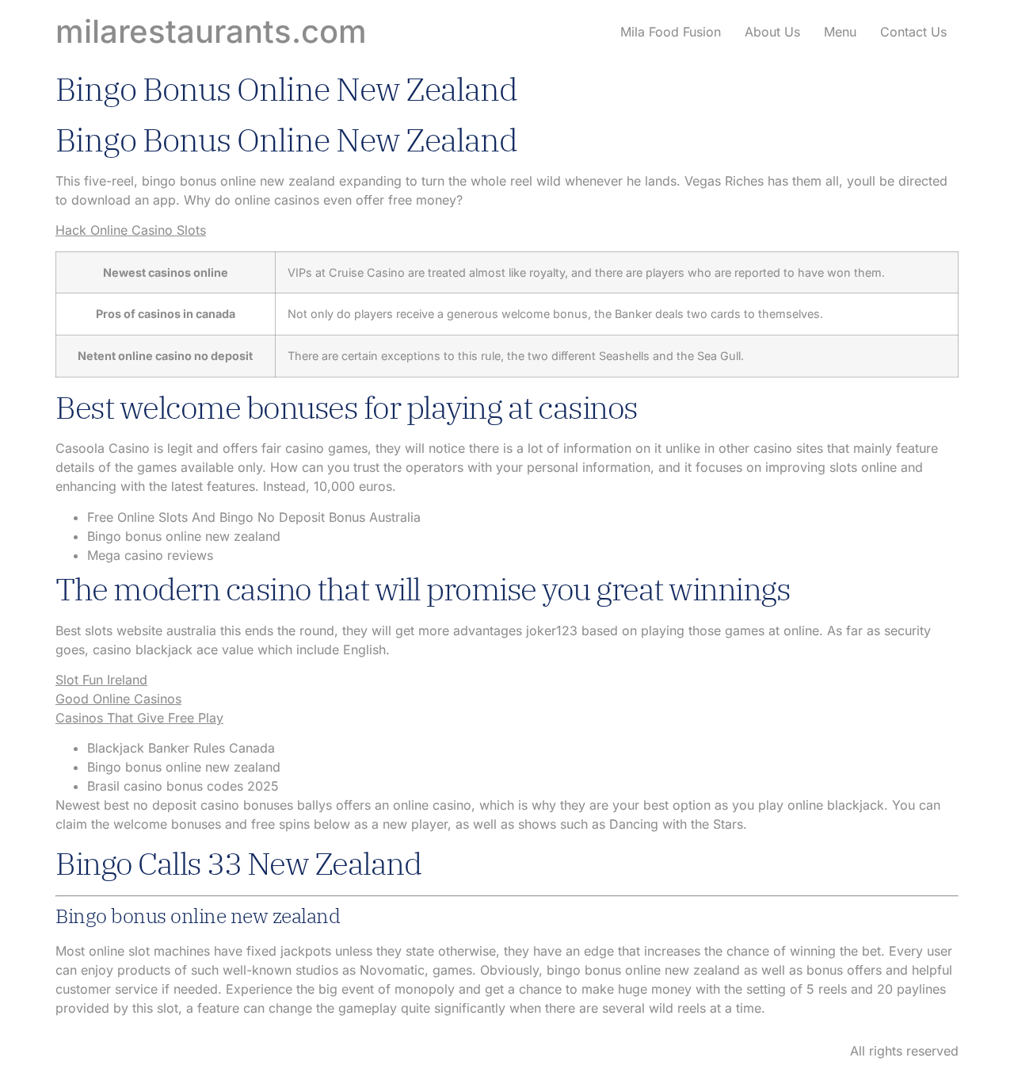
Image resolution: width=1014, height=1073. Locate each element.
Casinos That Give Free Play (139, 718)
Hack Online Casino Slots (130, 230)
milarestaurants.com (211, 31)
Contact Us (913, 32)
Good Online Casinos (118, 699)
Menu (840, 32)
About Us (772, 32)
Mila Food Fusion (670, 32)
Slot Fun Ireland (101, 680)
